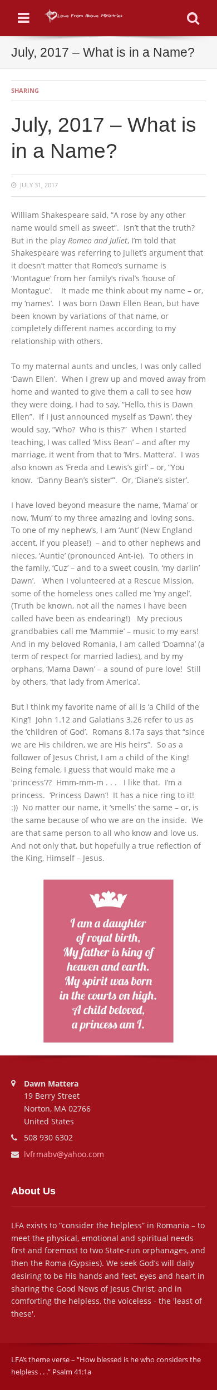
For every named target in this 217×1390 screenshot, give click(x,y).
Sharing (25, 90)
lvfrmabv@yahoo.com (64, 1154)
